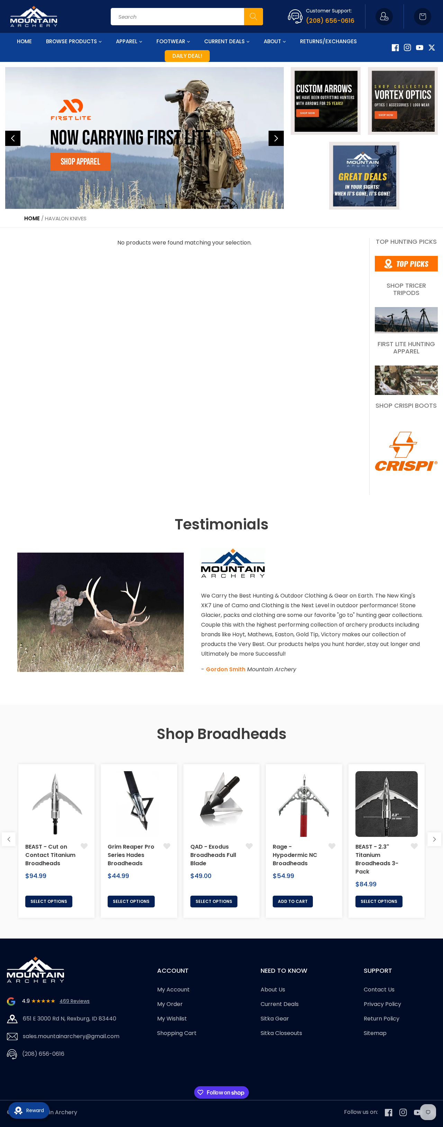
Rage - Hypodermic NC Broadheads (295, 855)
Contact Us (379, 990)
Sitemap (375, 1033)
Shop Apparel (80, 162)
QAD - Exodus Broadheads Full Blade (213, 855)
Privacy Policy (382, 1004)
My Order (170, 1004)
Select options (48, 901)
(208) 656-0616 (330, 20)
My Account (173, 990)
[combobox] (187, 16)
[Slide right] (434, 839)
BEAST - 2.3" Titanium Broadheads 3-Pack (376, 859)
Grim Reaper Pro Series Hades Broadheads (131, 855)
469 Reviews (75, 1001)
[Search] (253, 16)
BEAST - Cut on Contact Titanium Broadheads (50, 855)
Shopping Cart (177, 1033)
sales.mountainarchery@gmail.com (71, 1036)
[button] (422, 16)
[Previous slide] (12, 138)
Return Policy (381, 1019)
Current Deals (280, 1004)
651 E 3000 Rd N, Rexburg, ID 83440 (69, 1019)
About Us (273, 990)
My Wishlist (172, 1019)
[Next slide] (276, 138)
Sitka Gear (275, 1019)
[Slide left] (9, 839)
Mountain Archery (52, 1112)
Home (32, 218)
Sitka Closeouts (281, 1033)
